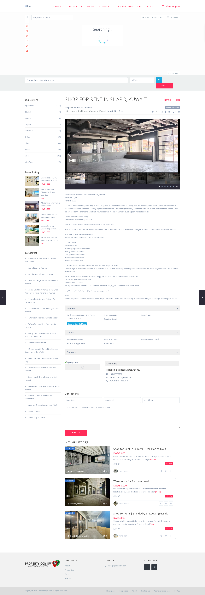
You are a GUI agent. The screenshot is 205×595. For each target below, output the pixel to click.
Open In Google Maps (77, 324)
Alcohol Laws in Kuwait (37, 268)
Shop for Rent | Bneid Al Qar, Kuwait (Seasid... (140, 513)
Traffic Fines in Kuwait (37, 342)
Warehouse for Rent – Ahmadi (131, 481)
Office (27, 137)
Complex (28, 118)
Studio (28, 149)
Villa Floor (29, 162)
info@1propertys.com (117, 565)
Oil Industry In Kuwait (36, 417)
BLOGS (149, 6)
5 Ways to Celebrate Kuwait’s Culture (43, 318)
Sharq (121, 111)
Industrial (29, 130)
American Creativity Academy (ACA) (42, 405)
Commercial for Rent (82, 107)
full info (169, 464)
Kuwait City (112, 111)
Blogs (67, 574)
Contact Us (105, 6)
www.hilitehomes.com (119, 380)
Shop (67, 107)
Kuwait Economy (34, 411)
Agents (68, 578)
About (90, 6)
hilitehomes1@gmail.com (120, 377)
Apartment (29, 105)
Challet (28, 112)
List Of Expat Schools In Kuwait (40, 274)
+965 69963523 (116, 374)
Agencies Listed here (129, 6)
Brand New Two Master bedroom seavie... (48, 192)
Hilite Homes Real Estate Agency (82, 365)
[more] (153, 459)
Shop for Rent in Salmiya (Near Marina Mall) (139, 449)
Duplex (28, 124)
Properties (75, 6)
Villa (27, 155)
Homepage (58, 6)
